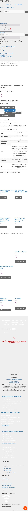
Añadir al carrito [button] (5, 277)
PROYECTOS (18, 5)
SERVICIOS (9, 5)
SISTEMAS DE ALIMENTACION (8, 443)
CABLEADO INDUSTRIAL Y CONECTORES (10, 412)
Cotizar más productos (7, 115)
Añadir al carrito (10, 110)
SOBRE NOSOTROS (7, 8)
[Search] (26, 12)
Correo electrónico (6, 329)
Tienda (5, 62)
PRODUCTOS (5, 1)
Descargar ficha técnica (7, 107)
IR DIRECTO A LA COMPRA (13, 112)
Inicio (1, 62)
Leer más (3, 197)
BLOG (2, 50)
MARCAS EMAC (5, 425)
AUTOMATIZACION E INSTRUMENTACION (11, 396)
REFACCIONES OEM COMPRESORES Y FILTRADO (12, 431)
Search (2, 11)
